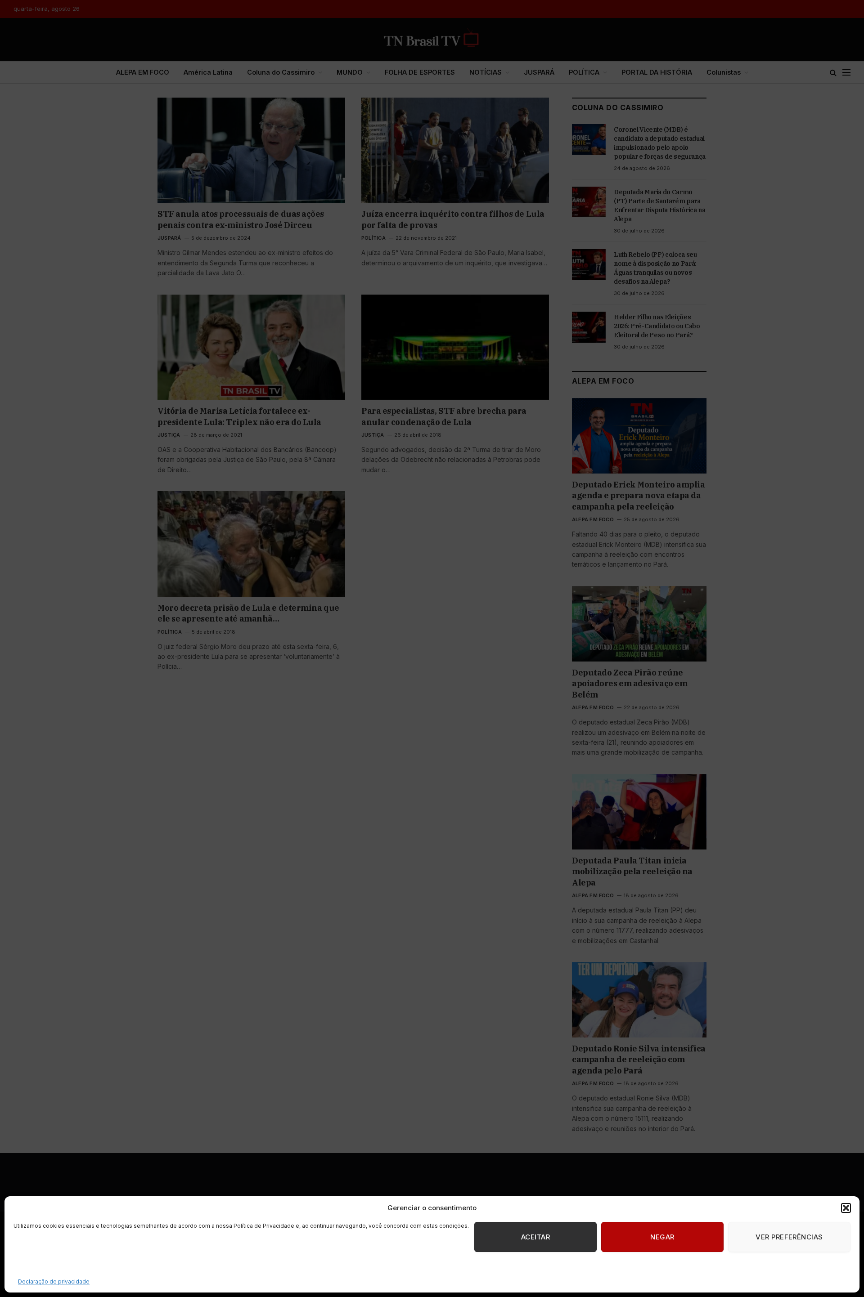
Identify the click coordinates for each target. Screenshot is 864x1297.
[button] (846, 1207)
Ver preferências (789, 1237)
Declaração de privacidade (54, 1281)
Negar (662, 1237)
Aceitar (535, 1237)
